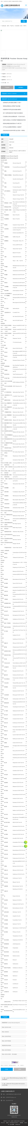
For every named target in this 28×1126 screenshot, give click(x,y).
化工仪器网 (12, 1124)
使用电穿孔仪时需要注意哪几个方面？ (12, 102)
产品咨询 (7, 87)
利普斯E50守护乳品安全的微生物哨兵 (12, 109)
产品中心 (12, 25)
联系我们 (21, 87)
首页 (8, 25)
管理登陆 (21, 1122)
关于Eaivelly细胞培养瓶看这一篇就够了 (12, 127)
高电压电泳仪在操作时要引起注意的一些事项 (14, 130)
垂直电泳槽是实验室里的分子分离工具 (12, 123)
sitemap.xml (17, 1124)
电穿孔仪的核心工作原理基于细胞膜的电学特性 (14, 120)
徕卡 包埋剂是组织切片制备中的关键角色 (13, 113)
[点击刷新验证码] (14, 1062)
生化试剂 (17, 25)
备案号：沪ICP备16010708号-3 (12, 1122)
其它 (21, 25)
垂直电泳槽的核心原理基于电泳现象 (11, 106)
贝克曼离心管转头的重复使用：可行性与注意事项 (14, 116)
